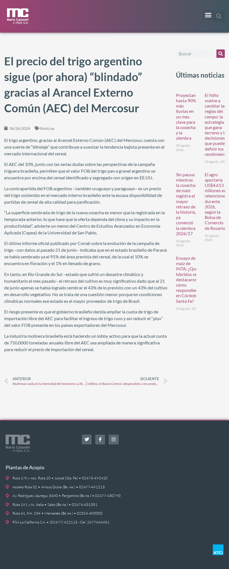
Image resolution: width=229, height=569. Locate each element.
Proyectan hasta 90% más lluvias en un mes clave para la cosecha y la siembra (186, 116)
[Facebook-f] (100, 439)
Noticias (47, 128)
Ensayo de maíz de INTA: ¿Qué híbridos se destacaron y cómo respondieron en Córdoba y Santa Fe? (189, 279)
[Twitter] (87, 439)
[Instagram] (113, 439)
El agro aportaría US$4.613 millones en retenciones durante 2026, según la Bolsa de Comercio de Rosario (216, 201)
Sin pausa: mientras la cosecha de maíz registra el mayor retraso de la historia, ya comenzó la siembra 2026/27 (186, 204)
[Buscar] (220, 53)
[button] (208, 15)
